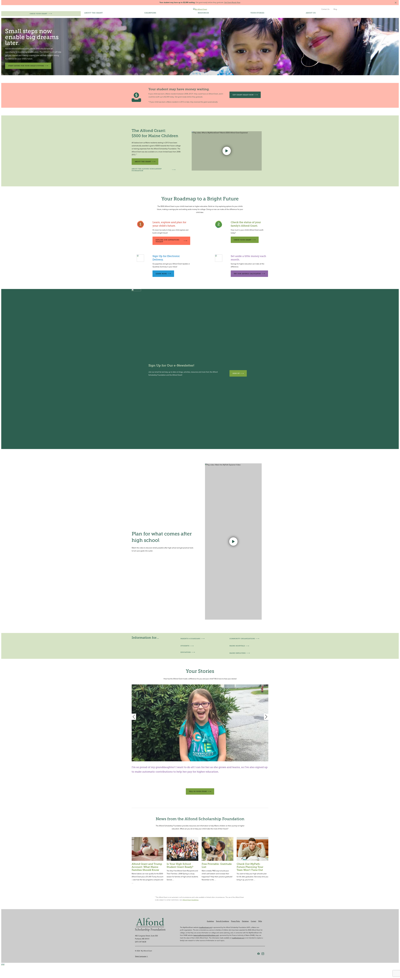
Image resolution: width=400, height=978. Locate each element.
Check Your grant (242, 240)
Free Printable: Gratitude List (217, 865)
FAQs (260, 921)
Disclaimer (245, 921)
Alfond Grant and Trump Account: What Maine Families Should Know (147, 866)
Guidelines (210, 921)
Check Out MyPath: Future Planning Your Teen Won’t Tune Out (250, 866)
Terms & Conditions (222, 921)
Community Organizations (242, 638)
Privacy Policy (235, 921)
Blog (335, 9)
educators (186, 652)
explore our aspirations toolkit (167, 241)
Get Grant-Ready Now (232, 2)
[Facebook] (258, 954)
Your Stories (257, 13)
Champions (150, 13)
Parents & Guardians (190, 638)
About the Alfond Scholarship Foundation (147, 169)
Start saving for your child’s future (26, 66)
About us (311, 13)
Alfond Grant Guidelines (190, 900)
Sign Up (236, 373)
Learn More (161, 274)
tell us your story (198, 791)
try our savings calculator (247, 274)
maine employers (237, 653)
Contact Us (325, 9)
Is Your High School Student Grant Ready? (180, 865)
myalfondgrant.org (205, 927)
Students (185, 646)
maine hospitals (237, 646)
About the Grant (93, 13)
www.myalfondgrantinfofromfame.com (206, 935)
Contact (253, 921)
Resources (203, 13)
